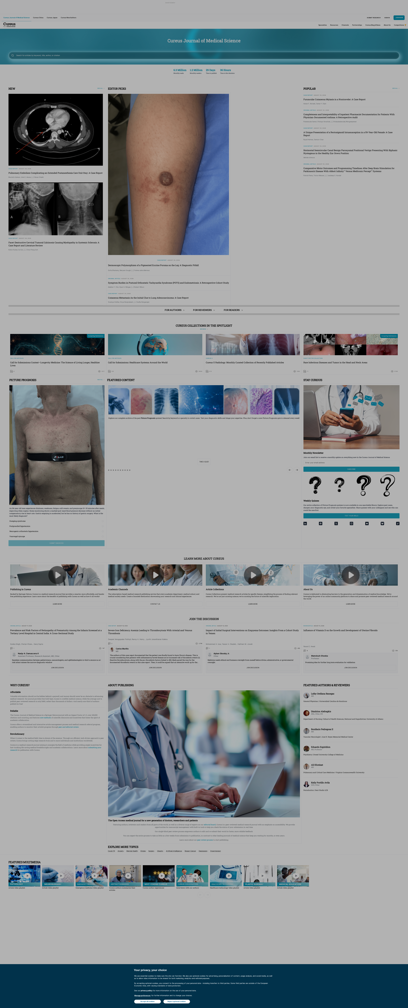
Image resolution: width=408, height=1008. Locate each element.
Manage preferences (142, 995)
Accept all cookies (147, 1001)
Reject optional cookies (177, 1001)
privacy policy (146, 991)
